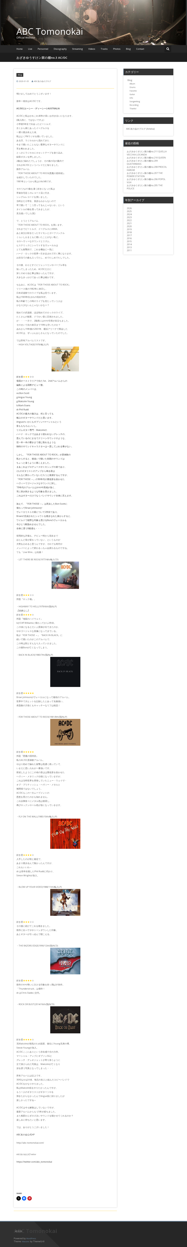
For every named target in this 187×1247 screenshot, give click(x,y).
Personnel (43, 48)
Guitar (132, 94)
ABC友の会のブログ (42, 81)
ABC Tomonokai (49, 31)
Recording (134, 105)
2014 (129, 244)
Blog (128, 48)
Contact (140, 48)
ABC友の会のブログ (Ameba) (140, 128)
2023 (129, 217)
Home (19, 48)
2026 (129, 208)
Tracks (104, 48)
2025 (129, 211)
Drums (133, 87)
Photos (116, 48)
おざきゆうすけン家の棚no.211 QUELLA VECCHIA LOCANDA (147, 153)
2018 (129, 232)
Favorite (133, 90)
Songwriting (135, 101)
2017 (129, 235)
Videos (91, 48)
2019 (129, 229)
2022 (129, 220)
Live (30, 48)
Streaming (77, 48)
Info (131, 98)
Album (132, 83)
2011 (129, 250)
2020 (129, 226)
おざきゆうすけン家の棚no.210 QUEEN (146, 157)
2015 (129, 241)
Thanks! (133, 108)
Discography (60, 48)
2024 (129, 214)
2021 (129, 223)
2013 (129, 247)
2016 (129, 238)
